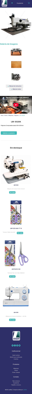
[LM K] (16, 51)
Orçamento (20, 3)
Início (2, 115)
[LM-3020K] (16, 76)
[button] (12, 3)
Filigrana (16, 115)
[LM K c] (16, 64)
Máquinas (10, 115)
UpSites (25, 389)
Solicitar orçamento (9, 133)
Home (5, 115)
